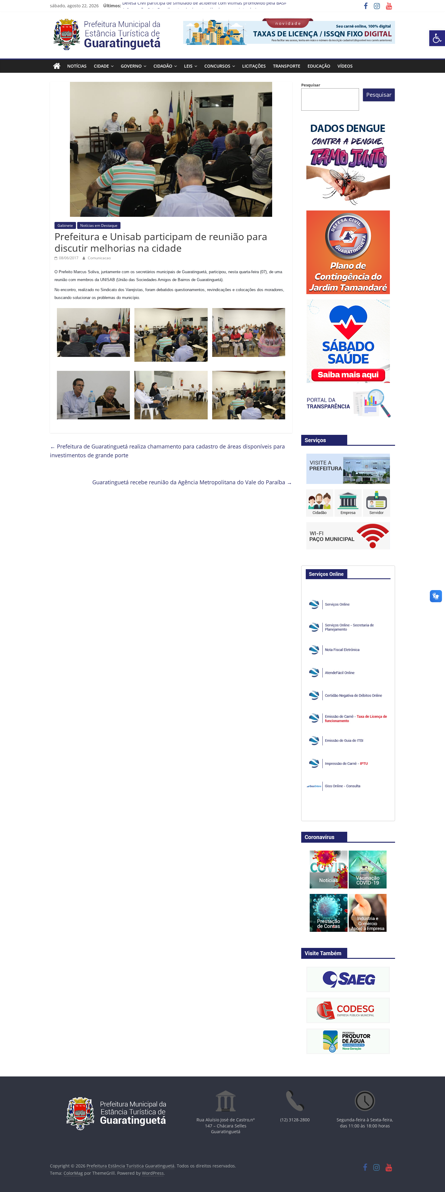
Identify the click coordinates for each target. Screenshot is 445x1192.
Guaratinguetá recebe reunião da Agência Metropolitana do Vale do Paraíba (192, 482)
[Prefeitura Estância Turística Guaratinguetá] (57, 66)
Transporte (286, 66)
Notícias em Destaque (98, 225)
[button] (437, 38)
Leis (188, 66)
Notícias (77, 66)
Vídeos (345, 66)
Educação (319, 66)
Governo (131, 66)
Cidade (101, 66)
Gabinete (65, 225)
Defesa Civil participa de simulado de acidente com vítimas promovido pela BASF (204, 5)
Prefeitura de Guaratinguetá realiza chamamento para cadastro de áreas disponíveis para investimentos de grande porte (167, 451)
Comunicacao (99, 257)
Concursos (217, 66)
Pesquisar (310, 85)
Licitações (254, 66)
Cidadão (162, 66)
